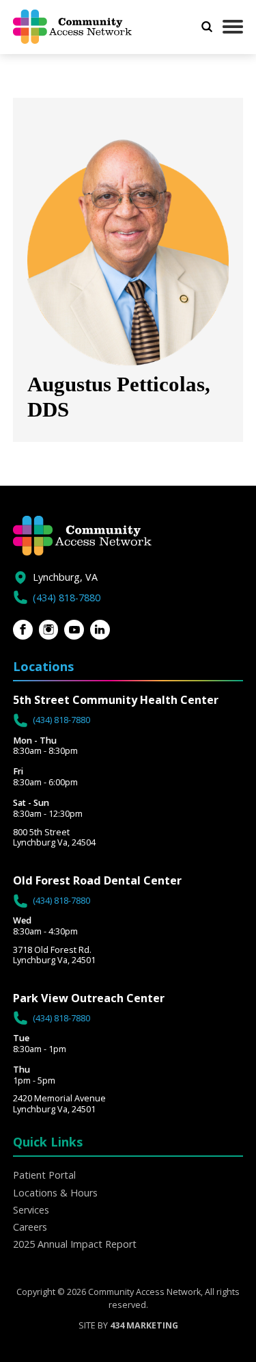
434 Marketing (144, 1325)
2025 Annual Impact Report (75, 1243)
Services (31, 1209)
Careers (30, 1226)
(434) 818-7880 (66, 597)
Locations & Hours (55, 1192)
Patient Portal (44, 1174)
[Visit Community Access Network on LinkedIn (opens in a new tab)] (100, 630)
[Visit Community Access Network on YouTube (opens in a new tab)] (74, 630)
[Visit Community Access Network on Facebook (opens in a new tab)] (23, 630)
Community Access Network (80, 27)
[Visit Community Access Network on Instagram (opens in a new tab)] (49, 630)
